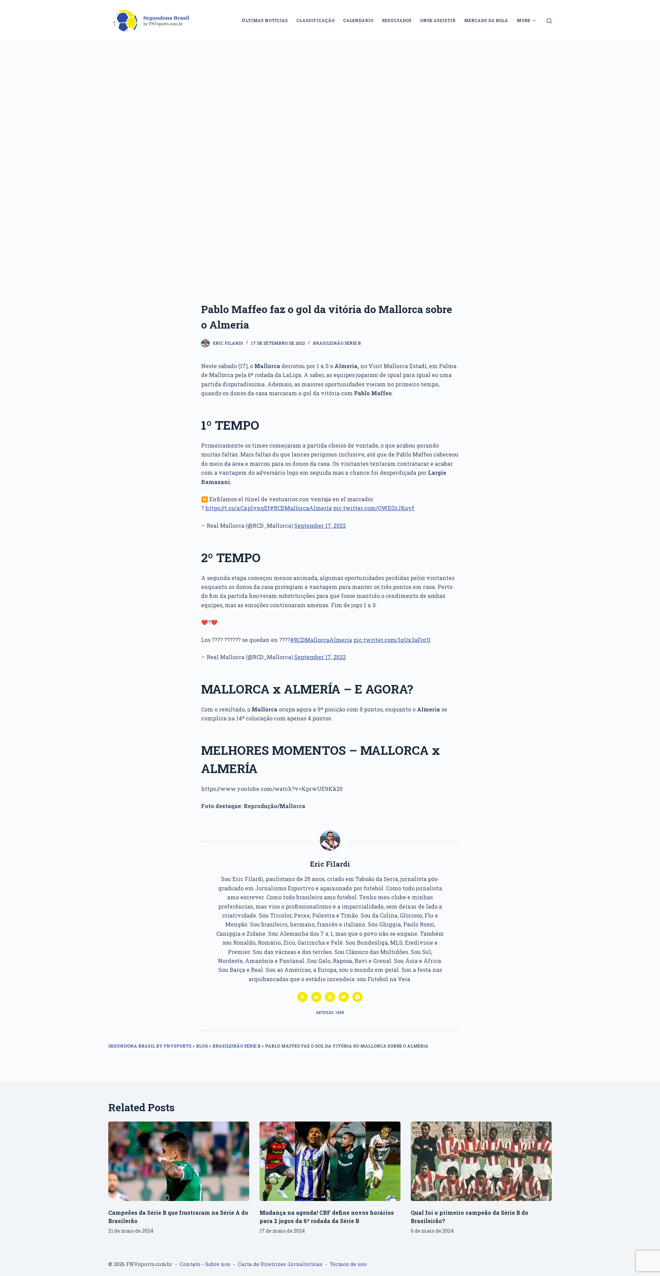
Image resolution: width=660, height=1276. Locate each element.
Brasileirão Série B (337, 343)
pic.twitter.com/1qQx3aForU (392, 639)
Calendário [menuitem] (358, 20)
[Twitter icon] (344, 997)
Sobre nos (217, 1264)
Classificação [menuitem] (315, 20)
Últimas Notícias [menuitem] (265, 20)
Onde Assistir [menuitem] (437, 20)
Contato (190, 1264)
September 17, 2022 (320, 525)
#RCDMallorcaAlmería (301, 508)
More (523, 20)
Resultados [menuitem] (396, 20)
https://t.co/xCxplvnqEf (237, 508)
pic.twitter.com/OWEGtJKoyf (373, 508)
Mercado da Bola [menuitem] (486, 20)
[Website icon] (330, 997)
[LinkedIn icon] (316, 997)
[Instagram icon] (357, 997)
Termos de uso (348, 1264)
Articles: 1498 (330, 1012)
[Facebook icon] (302, 997)
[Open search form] (549, 20)
